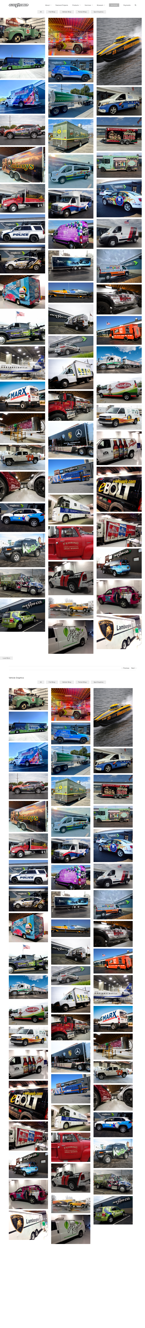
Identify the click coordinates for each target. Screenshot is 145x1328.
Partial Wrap (82, 12)
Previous (126, 668)
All (41, 12)
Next (133, 668)
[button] (135, 5)
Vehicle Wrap (66, 12)
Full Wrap (52, 12)
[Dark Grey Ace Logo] (18, 4)
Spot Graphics (98, 12)
